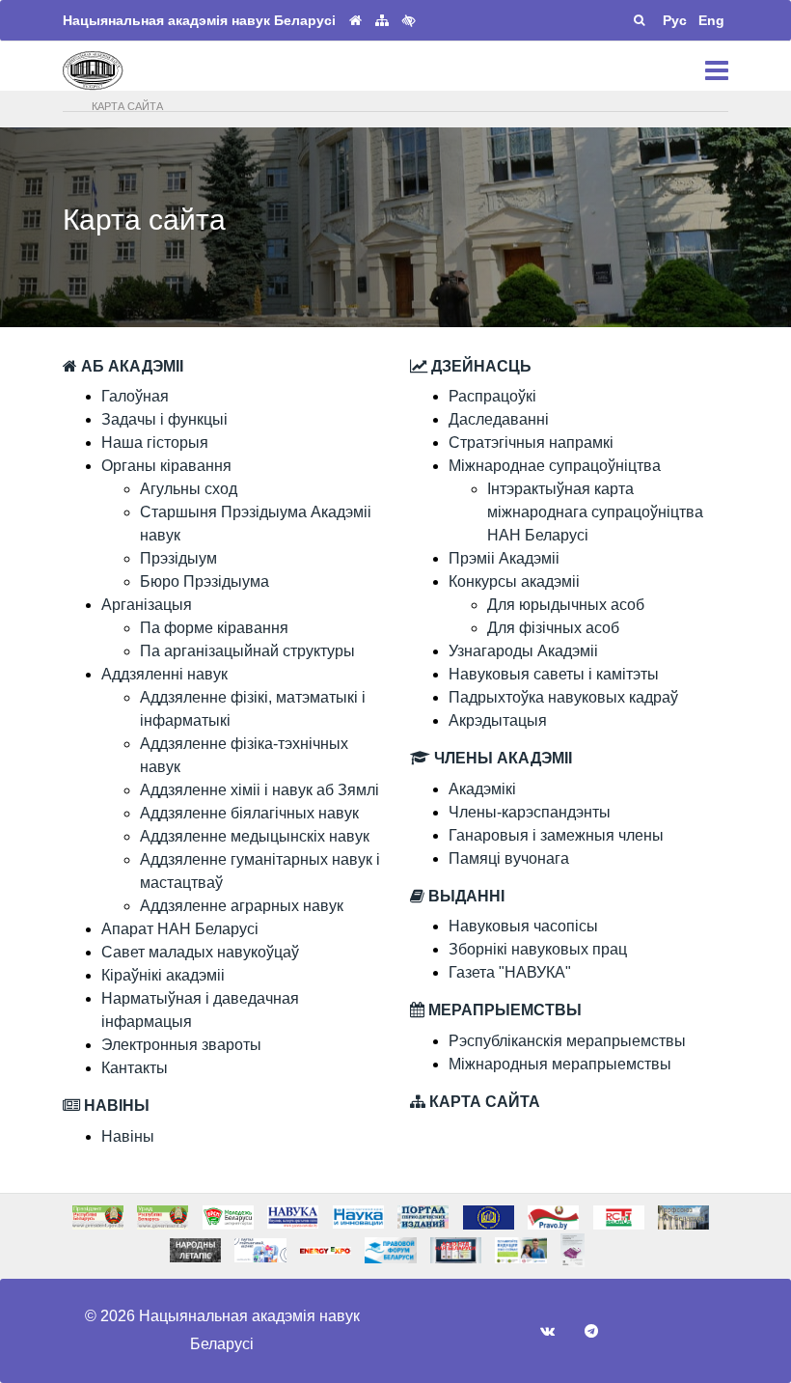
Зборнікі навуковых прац (538, 949)
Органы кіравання (166, 465)
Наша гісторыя (154, 442)
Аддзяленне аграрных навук (241, 906)
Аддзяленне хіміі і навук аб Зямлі (259, 790)
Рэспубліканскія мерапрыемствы (567, 1041)
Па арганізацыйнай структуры (247, 651)
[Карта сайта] (382, 21)
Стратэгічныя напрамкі (531, 442)
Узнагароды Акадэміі (523, 651)
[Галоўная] (355, 21)
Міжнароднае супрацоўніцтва (555, 465)
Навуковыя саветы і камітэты (554, 674)
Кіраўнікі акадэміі (163, 975)
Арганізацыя (146, 604)
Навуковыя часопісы (523, 926)
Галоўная (135, 396)
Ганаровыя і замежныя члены (556, 835)
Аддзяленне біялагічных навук (249, 813)
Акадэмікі (482, 789)
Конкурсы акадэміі (514, 581)
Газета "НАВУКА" (510, 972)
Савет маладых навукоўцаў (200, 952)
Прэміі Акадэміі (504, 558)
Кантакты (134, 1068)
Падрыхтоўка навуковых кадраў (563, 697)
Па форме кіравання (214, 628)
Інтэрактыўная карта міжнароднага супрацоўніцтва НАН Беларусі (595, 512)
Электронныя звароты (181, 1045)
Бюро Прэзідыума (204, 581)
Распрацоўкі (492, 396)
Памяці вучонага (509, 858)
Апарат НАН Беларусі (180, 929)
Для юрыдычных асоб (565, 604)
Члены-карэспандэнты (530, 812)
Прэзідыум (178, 558)
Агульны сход (188, 489)
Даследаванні (499, 419)
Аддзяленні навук (164, 674)
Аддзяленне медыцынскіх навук (254, 836)
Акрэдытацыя (498, 720)
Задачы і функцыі (164, 419)
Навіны (127, 1136)
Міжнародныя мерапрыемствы (560, 1064)
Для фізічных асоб (553, 628)
